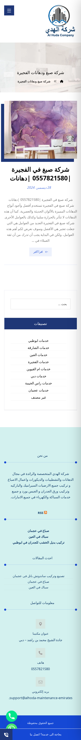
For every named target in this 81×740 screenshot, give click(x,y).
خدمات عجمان (38, 390)
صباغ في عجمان (38, 531)
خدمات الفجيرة (38, 362)
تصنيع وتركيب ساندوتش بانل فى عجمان (38, 576)
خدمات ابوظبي (38, 340)
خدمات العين (38, 354)
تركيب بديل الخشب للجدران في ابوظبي (38, 542)
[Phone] (11, 716)
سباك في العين (38, 536)
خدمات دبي (38, 376)
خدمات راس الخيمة (38, 383)
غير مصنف (38, 397)
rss (40, 513)
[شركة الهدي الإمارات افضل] (60, 21)
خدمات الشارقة (38, 347)
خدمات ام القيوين (38, 369)
